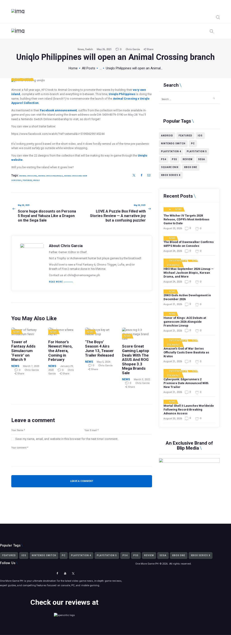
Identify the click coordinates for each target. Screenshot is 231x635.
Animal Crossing (28, 176)
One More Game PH (147, 563)
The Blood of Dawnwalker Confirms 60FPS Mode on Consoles (189, 243)
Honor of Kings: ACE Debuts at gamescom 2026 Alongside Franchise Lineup (185, 321)
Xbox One (190, 167)
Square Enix (169, 167)
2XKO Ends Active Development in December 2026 (187, 297)
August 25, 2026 (173, 228)
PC (193, 143)
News (81, 49)
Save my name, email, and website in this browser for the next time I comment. (66, 439)
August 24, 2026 (173, 251)
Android (167, 135)
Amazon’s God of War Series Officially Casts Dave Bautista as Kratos (186, 352)
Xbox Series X (170, 175)
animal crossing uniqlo (50, 176)
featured (27, 180)
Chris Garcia (133, 49)
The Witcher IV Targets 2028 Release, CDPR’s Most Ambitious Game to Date (186, 219)
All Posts (88, 68)
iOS (200, 135)
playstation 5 (197, 151)
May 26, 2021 (104, 49)
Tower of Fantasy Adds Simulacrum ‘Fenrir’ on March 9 (23, 351)
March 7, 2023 (31, 366)
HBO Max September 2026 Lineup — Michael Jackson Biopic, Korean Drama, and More (189, 272)
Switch (89, 49)
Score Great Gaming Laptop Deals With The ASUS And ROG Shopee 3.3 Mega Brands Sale (135, 359)
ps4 (163, 159)
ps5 (174, 159)
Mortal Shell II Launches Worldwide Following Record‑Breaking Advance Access (189, 409)
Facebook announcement (58, 110)
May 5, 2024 (103, 361)
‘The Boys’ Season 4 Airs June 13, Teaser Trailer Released (99, 348)
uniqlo (36, 180)
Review (187, 159)
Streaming (173, 265)
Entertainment (178, 261)
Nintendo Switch (173, 143)
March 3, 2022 (142, 379)
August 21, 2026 (173, 304)
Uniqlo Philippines (122, 94)
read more (56, 282)
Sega (201, 159)
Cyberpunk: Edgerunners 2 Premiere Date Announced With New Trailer (186, 383)
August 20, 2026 (173, 418)
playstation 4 (171, 151)
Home (73, 68)
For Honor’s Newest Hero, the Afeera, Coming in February (60, 351)
